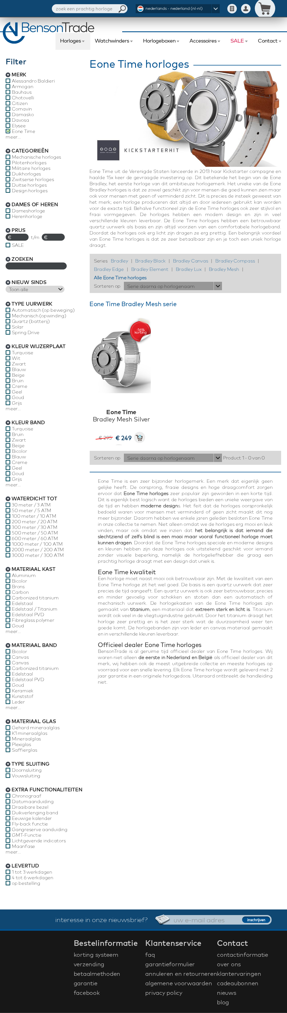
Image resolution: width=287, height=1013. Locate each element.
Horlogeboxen (159, 40)
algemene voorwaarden (178, 983)
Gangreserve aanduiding (40, 829)
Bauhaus (21, 92)
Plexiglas (21, 744)
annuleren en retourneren (180, 973)
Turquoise (22, 352)
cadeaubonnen (237, 983)
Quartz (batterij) (31, 321)
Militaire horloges (31, 168)
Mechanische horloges (36, 157)
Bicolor (19, 451)
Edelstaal (22, 603)
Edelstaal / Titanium (34, 609)
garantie (86, 983)
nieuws (226, 992)
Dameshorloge (28, 211)
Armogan (22, 86)
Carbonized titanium (35, 598)
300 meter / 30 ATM (34, 527)
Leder (18, 702)
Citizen (19, 103)
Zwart (19, 364)
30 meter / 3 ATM (31, 505)
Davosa (20, 120)
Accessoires (202, 40)
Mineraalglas (26, 739)
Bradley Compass (235, 261)
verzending (89, 964)
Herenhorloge (27, 216)
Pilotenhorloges (29, 162)
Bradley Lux (189, 269)
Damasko (23, 114)
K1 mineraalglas (29, 733)
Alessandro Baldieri (33, 81)
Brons (18, 586)
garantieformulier (170, 964)
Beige (18, 375)
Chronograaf (26, 796)
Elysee (19, 125)
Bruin (18, 380)
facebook (87, 992)
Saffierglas (24, 750)
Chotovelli (23, 97)
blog (223, 1002)
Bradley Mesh (224, 269)
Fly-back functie (30, 824)
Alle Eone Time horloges (120, 277)
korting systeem (96, 954)
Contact (267, 40)
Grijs (17, 403)
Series (101, 261)
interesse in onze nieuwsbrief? (101, 919)
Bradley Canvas (190, 261)
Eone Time (23, 131)
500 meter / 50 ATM (35, 533)
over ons (229, 964)
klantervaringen (239, 973)
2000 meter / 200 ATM (38, 549)
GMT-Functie (26, 835)
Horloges (70, 40)
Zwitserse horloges (33, 179)
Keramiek (22, 690)
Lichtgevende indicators (39, 840)
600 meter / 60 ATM (35, 538)
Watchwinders (112, 40)
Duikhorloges (26, 174)
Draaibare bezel (30, 807)
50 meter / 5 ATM (31, 510)
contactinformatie (242, 954)
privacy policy (163, 992)
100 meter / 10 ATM (34, 516)
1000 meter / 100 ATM (37, 544)
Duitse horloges (29, 185)
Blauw (19, 369)
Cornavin (22, 109)
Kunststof (23, 696)
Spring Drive (26, 332)
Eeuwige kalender (32, 818)
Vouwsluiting (26, 775)
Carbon (20, 592)
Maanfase (23, 846)
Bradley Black (150, 261)
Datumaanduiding (33, 801)
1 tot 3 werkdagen (32, 872)
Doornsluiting (27, 770)
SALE (237, 40)
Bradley (119, 261)
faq (150, 954)
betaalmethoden (97, 973)
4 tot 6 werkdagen (32, 877)
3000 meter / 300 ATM (38, 555)
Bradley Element (149, 269)
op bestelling (26, 883)
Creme (19, 386)
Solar (18, 327)
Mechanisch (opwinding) (39, 315)
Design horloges (29, 190)
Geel (17, 392)
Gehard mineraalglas (35, 727)
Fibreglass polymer (33, 620)
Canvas (20, 657)
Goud (18, 397)
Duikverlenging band (35, 812)
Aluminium (24, 575)
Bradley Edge (109, 269)
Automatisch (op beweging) (43, 310)
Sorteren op (107, 286)
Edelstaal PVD (28, 614)
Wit (16, 358)
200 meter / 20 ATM (34, 521)
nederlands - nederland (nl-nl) (174, 8)
